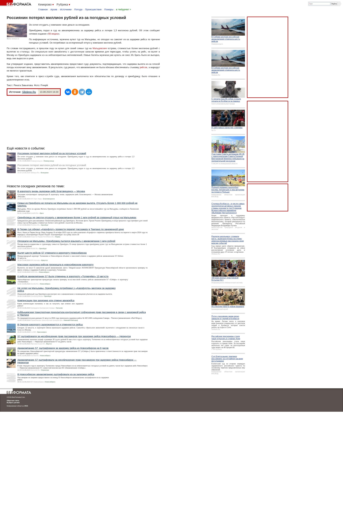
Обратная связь (13, 401)
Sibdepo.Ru (29, 91)
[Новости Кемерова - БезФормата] (16, 3)
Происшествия (93, 9)
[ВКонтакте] (68, 92)
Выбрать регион (13, 403)
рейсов (143, 67)
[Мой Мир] (89, 92)
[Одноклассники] (75, 92)
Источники (66, 9)
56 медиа (53, 34)
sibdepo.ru (15, 39)
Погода (78, 9)
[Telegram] (82, 92)
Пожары (108, 9)
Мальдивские (100, 48)
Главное (43, 9)
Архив (53, 9)
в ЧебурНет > (123, 9)
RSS (26, 406)
